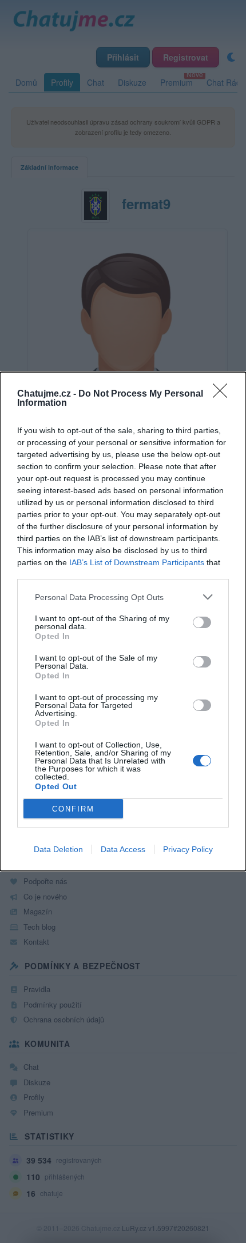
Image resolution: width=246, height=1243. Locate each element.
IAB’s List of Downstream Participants (136, 562)
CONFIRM (73, 809)
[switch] (202, 622)
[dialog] (123, 621)
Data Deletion (58, 849)
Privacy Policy (188, 849)
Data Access (123, 849)
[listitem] (123, 597)
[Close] (224, 394)
